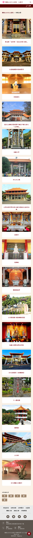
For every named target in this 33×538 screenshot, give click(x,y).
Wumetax (19, 536)
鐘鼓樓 (16, 428)
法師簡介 (21, 507)
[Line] (19, 516)
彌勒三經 (9, 510)
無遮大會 (16, 510)
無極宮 (16, 235)
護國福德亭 (16, 290)
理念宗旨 (6, 507)
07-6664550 (21, 528)
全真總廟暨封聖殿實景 (16, 69)
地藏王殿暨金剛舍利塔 (16, 345)
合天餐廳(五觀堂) (16, 483)
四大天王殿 (16, 179)
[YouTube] (13, 516)
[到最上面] (29, 534)
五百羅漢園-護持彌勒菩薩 (16, 317)
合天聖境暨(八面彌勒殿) (16, 372)
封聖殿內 (16, 97)
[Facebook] (4, 496)
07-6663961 (9, 528)
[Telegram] (17, 496)
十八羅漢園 (16, 400)
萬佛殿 (16, 262)
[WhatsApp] (23, 496)
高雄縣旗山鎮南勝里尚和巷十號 (15, 523)
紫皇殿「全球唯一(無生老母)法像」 (16, 42)
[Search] (30, 2)
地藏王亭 (16, 152)
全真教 (28, 507)
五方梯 (16, 455)
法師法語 (13, 507)
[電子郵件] (4, 500)
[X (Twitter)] (11, 496)
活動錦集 (24, 510)
